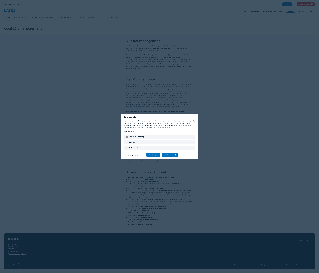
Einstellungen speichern (133, 155)
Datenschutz (129, 132)
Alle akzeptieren (169, 155)
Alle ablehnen (152, 155)
